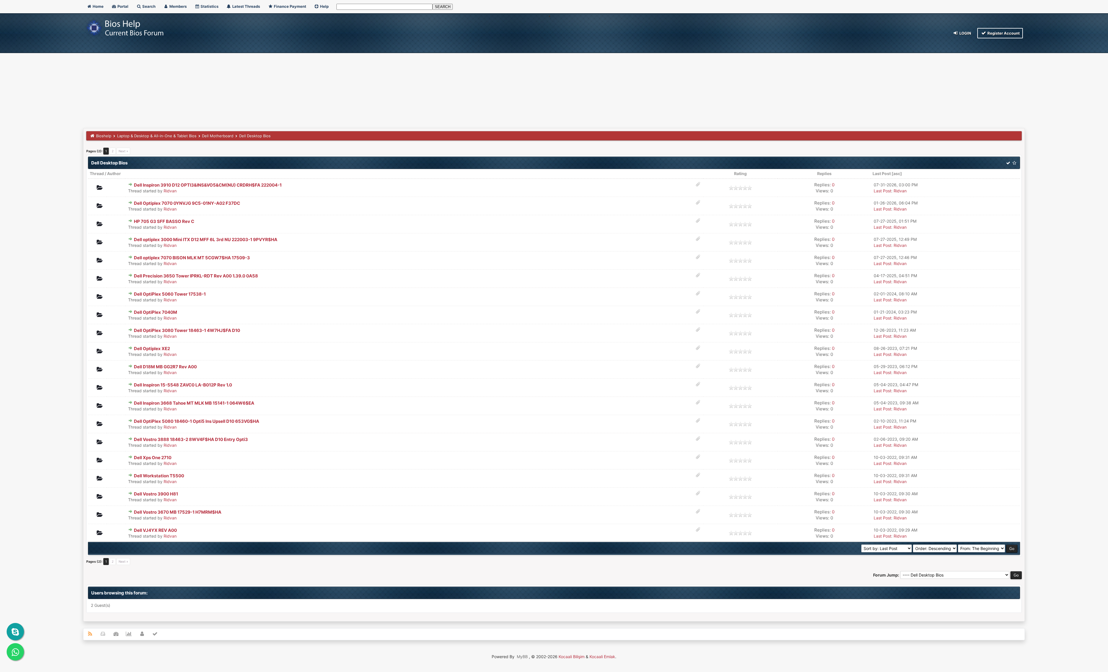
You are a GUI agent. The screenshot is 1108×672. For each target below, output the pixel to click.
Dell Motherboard (217, 136)
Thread (97, 173)
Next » (123, 151)
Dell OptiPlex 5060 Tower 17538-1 (170, 294)
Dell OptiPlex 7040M (155, 312)
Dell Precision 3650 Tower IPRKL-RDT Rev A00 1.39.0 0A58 (196, 276)
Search (148, 6)
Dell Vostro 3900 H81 (156, 494)
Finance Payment (289, 6)
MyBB (522, 656)
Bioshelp (103, 136)
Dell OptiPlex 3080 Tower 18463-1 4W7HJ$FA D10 (187, 330)
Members (178, 6)
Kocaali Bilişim (572, 656)
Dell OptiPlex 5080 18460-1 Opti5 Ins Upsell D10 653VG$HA (196, 421)
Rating (740, 173)
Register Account (1003, 33)
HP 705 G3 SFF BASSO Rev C (164, 221)
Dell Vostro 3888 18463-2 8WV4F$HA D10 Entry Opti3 (191, 439)
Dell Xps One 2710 (152, 457)
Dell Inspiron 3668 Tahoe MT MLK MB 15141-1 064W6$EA (194, 403)
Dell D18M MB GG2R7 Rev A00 (165, 366)
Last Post (882, 173)
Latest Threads (245, 6)
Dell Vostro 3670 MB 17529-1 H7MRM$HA (177, 512)
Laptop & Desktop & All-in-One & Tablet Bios (156, 136)
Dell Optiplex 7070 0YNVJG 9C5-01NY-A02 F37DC (187, 203)
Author (114, 173)
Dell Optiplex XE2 (152, 348)
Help (324, 6)
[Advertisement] (554, 84)
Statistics (209, 6)
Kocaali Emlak (602, 656)
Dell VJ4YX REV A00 (155, 530)
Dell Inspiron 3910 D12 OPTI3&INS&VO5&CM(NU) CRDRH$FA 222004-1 (208, 185)
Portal (122, 6)
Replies (824, 173)
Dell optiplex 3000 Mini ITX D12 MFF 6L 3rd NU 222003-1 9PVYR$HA (205, 239)
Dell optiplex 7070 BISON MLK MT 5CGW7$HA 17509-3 (192, 257)
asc (896, 173)
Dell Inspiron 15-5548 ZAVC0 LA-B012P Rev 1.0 (183, 385)
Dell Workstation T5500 (159, 475)
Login (965, 33)
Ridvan (170, 190)
